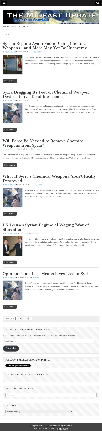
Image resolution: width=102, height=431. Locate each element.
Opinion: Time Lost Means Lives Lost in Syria (47, 273)
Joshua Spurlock (10, 52)
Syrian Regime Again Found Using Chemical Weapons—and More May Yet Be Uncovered (45, 45)
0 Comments (36, 52)
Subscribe (11, 348)
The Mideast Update (50, 426)
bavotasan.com (62, 428)
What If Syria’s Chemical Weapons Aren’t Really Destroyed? (49, 178)
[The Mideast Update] (51, 15)
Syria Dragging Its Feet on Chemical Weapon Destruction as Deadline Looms (46, 94)
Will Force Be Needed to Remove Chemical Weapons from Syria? (44, 143)
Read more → (9, 81)
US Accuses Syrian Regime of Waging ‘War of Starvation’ (46, 227)
